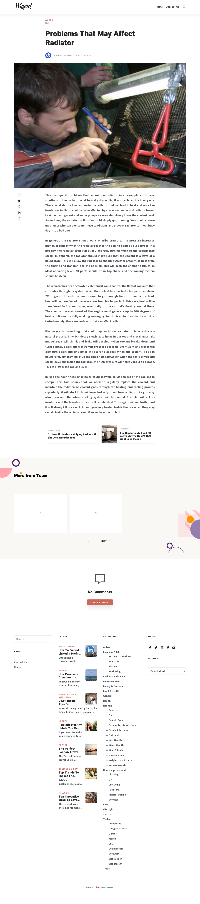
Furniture (114, 790)
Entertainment (111, 681)
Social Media (67, 646)
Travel (63, 745)
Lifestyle (108, 810)
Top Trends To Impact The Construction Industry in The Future (69, 774)
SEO (111, 844)
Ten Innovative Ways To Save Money (69, 798)
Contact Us (172, 6)
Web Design (115, 864)
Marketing (115, 672)
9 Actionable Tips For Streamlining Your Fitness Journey (67, 702)
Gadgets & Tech (118, 829)
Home (159, 6)
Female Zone (116, 720)
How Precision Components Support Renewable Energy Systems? (70, 676)
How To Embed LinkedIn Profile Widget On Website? (69, 652)
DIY (111, 780)
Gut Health (115, 735)
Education (114, 662)
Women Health (117, 765)
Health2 (107, 706)
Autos (49, 20)
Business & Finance (114, 677)
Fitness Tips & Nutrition (122, 725)
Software (114, 854)
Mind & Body (116, 750)
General (64, 670)
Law (105, 805)
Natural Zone (116, 755)
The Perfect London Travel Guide (68, 750)
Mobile (112, 839)
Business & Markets (120, 657)
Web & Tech (115, 859)
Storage (113, 800)
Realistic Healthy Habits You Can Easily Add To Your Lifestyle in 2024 (70, 726)
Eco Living (114, 785)
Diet (111, 715)
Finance (64, 793)
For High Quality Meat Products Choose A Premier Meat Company (104, 507)
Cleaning (114, 775)
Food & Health (111, 691)
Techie (107, 819)
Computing (115, 824)
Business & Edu (68, 769)
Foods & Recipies (45, 499)
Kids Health (115, 740)
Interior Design (117, 795)
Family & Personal (113, 686)
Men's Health (116, 745)
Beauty (113, 710)
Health (63, 721)
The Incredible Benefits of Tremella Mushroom (46, 507)
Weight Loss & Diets (120, 760)
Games (113, 834)
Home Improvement (114, 770)
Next (104, 541)
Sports (107, 814)
